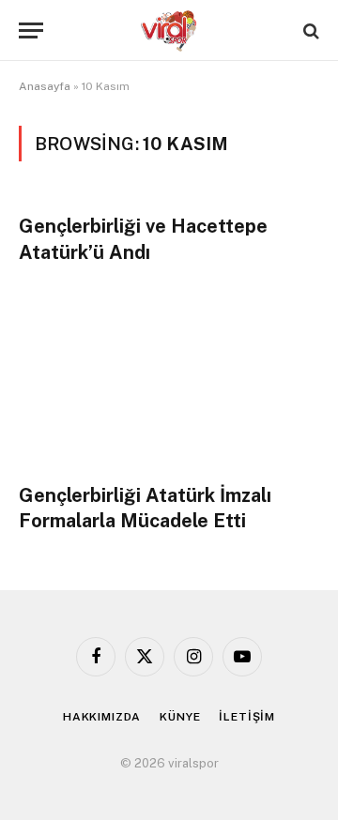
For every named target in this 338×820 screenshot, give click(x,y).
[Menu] (31, 30)
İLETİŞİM (247, 716)
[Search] (309, 30)
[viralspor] (169, 30)
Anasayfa (44, 86)
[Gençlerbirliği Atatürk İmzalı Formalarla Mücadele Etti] (169, 383)
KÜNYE (180, 716)
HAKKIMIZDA (102, 716)
